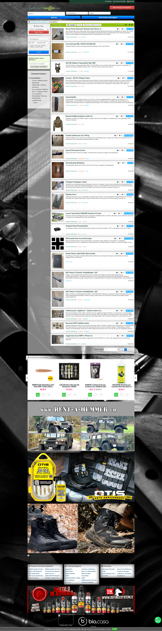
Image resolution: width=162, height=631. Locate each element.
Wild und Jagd (86, 573)
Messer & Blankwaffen (89, 571)
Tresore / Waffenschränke (39, 80)
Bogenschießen (70, 573)
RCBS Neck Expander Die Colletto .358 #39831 (121, 385)
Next (135, 377)
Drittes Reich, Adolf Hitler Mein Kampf (80, 253)
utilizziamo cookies (75, 629)
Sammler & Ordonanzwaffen (90, 569)
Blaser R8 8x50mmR (35, 571)
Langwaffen (68, 569)
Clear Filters (39, 32)
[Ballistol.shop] (65, 620)
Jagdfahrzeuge (36, 100)
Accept (115, 629)
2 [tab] (81, 398)
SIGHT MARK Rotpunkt (52, 576)
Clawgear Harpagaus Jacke (76, 182)
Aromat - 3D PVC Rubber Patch (78, 78)
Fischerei (68, 582)
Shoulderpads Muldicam (75, 163)
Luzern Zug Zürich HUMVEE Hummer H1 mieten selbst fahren (84, 213)
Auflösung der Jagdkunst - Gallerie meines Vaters (84, 311)
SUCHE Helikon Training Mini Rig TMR (80, 63)
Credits (103, 571)
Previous (27, 377)
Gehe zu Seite (99, 349)
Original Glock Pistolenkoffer (77, 226)
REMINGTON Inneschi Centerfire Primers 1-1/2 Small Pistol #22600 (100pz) (43, 385)
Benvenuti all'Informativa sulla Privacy (125, 569)
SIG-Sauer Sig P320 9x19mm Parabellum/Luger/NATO (37, 576)
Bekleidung (35, 83)
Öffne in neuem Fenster (37, 47)
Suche (54, 17)
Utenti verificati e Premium (109, 573)
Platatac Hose (71, 194)
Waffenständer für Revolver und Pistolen (37, 569)
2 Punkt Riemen (34, 578)
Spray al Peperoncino (78, 614)
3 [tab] (84, 398)
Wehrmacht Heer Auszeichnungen (79, 238)
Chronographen (37, 94)
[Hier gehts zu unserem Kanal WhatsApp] (158, 620)
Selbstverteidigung (87, 582)
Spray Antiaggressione (64, 614)
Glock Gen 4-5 (49, 573)
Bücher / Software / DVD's (39, 91)
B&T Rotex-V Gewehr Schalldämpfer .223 (81, 272)
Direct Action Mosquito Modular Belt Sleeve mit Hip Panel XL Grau (84, 29)
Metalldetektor (36, 98)
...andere (34, 102)
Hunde (67, 576)
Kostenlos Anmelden (120, 1)
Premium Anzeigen (123, 571)
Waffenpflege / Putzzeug (39, 96)
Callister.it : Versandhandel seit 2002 (125, 573)
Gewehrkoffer (71, 97)
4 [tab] (87, 398)
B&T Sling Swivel (34, 573)
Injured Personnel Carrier (75, 150)
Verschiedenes (36, 78)
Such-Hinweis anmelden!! (39, 67)
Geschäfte (104, 576)
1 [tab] (77, 398)
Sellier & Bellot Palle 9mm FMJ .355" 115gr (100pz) (69, 385)
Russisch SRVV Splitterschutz (77, 323)
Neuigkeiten (121, 576)
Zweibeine (35, 87)
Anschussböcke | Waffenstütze (41, 89)
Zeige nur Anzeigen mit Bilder (38, 45)
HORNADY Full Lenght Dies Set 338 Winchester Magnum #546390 (95, 385)
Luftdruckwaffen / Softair (72, 578)
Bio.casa (93, 626)
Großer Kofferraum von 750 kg (77, 135)
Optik (83, 578)
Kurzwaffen (85, 576)
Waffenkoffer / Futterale (39, 85)
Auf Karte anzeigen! (108, 17)
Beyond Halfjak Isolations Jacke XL (79, 116)
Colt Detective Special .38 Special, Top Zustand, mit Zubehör (53, 571)
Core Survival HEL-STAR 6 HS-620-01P (81, 44)
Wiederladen (69, 571)
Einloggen (109, 1)
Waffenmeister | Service (89, 580)
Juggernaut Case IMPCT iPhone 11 (79, 336)
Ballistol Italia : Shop (66, 625)
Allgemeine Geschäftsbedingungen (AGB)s (109, 569)
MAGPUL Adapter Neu (52, 578)
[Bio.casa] (93, 625)
